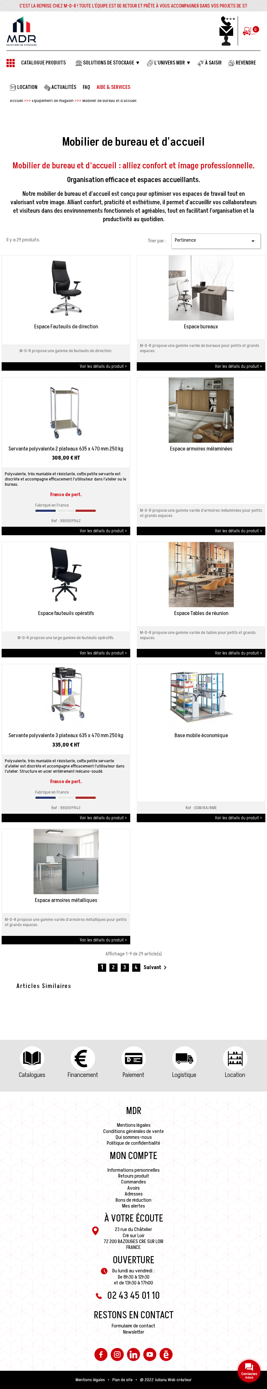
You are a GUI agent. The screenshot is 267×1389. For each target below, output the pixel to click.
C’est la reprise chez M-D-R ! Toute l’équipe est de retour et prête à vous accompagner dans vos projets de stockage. (141, 5)
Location (235, 1075)
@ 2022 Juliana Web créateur (166, 1379)
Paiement (133, 1075)
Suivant (156, 967)
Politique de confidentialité (133, 1143)
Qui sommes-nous (134, 1137)
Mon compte (133, 1156)
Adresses (134, 1193)
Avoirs (133, 1188)
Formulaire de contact (133, 1326)
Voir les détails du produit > (103, 366)
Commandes (133, 1181)
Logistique (184, 1075)
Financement (83, 1075)
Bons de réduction (133, 1200)
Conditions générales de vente (133, 1131)
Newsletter (133, 1332)
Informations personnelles (133, 1170)
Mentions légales (133, 1125)
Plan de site (122, 1379)
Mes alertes (133, 1206)
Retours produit (133, 1176)
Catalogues (32, 1075)
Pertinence (216, 240)
